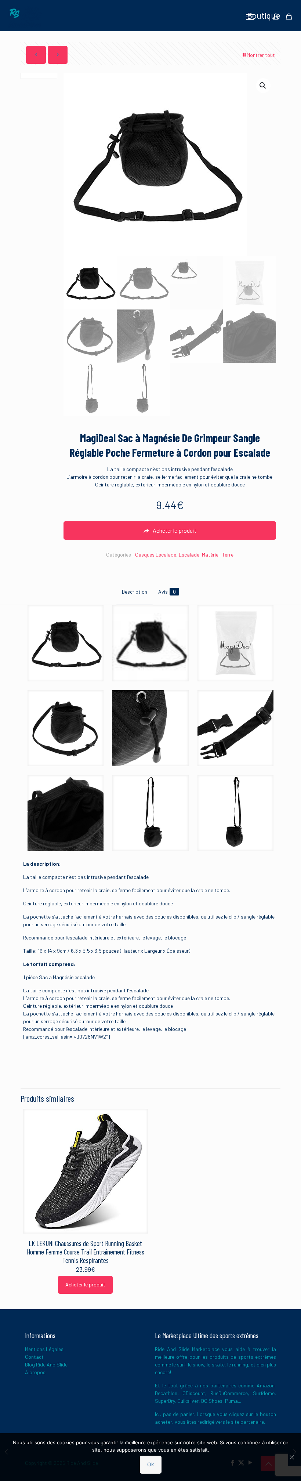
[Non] (291, 1457)
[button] (263, 85)
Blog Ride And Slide (46, 1364)
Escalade (189, 554)
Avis (167, 592)
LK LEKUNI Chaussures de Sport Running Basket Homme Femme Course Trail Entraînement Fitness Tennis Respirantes (85, 1251)
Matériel (211, 554)
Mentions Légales (44, 1349)
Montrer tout (261, 55)
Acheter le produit (85, 1284)
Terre (227, 554)
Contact (34, 1357)
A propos (35, 1372)
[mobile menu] (250, 16)
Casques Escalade (155, 554)
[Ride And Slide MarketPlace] (24, 16)
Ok (150, 1464)
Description (134, 592)
